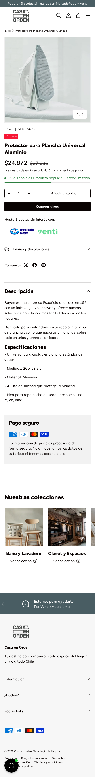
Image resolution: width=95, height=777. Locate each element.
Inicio (7, 30)
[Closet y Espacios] (67, 527)
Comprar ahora (47, 206)
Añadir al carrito (63, 193)
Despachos (59, 758)
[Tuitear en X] (25, 265)
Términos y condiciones (48, 762)
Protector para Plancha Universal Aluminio (41, 30)
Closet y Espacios (67, 553)
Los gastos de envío (18, 170)
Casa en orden (23, 751)
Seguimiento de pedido (18, 766)
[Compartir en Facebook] (34, 265)
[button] (78, 15)
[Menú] (88, 15)
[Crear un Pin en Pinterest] (43, 265)
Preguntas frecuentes (34, 758)
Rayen (8, 129)
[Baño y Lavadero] (24, 527)
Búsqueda (10, 758)
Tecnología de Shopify (46, 751)
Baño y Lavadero (23, 553)
